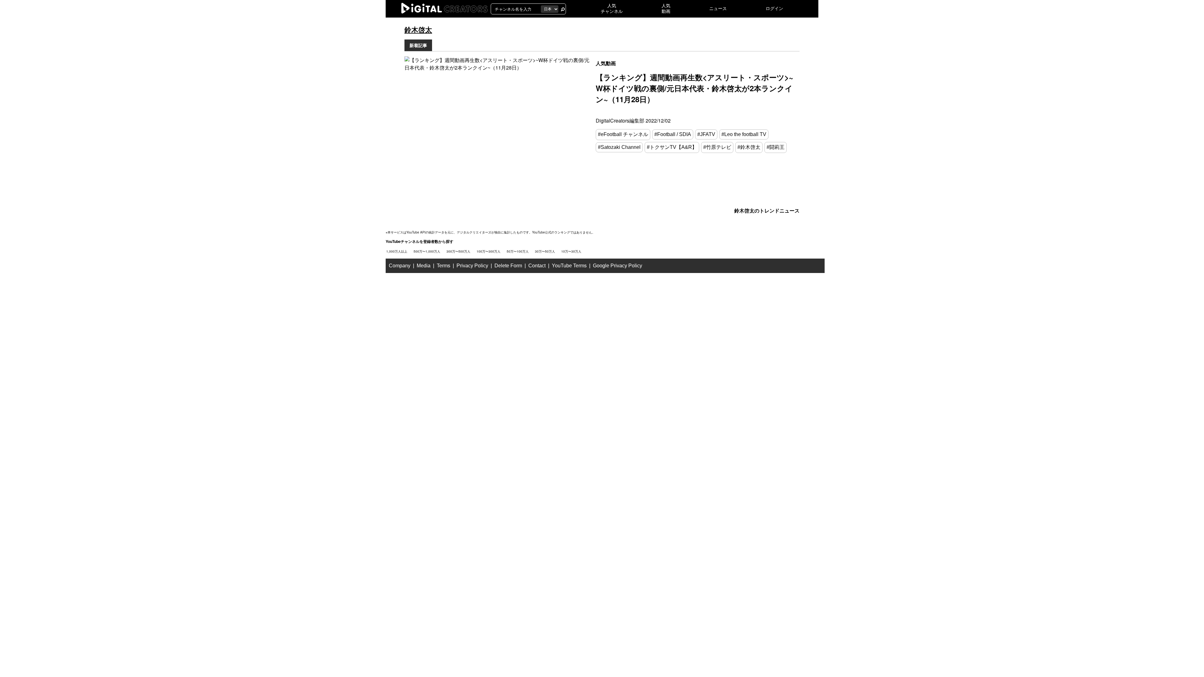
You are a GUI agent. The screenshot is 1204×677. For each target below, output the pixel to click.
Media (423, 265)
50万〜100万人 (518, 251)
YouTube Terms (569, 265)
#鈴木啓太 (748, 147)
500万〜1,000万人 (427, 251)
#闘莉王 (775, 147)
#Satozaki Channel (619, 147)
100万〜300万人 (488, 251)
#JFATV (706, 134)
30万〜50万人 (545, 251)
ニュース (718, 8)
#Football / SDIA (672, 134)
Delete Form (508, 265)
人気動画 (606, 63)
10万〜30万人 (571, 251)
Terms (443, 265)
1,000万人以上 (396, 251)
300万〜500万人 (458, 251)
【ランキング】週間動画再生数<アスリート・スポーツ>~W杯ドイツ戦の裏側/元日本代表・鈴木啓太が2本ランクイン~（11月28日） (694, 88)
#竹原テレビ (717, 147)
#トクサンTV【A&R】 (672, 147)
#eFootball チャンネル (623, 134)
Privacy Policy (472, 265)
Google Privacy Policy (617, 265)
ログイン (774, 8)
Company (399, 265)
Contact (537, 265)
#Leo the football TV (743, 134)
